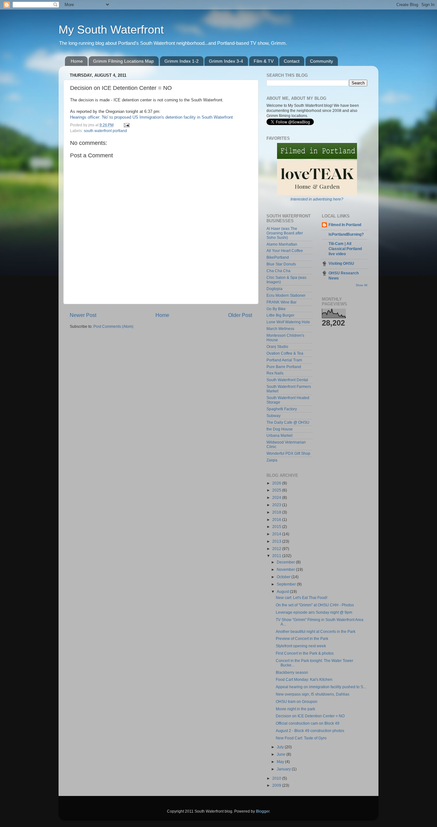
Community (321, 61)
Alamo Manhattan (281, 244)
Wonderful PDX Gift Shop (288, 453)
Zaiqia (271, 460)
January (284, 769)
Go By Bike (276, 309)
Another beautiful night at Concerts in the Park (315, 631)
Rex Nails (274, 373)
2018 (277, 512)
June (281, 754)
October (284, 577)
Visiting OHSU (341, 263)
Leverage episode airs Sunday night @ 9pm (314, 612)
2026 (277, 483)
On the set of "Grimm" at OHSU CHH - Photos (315, 605)
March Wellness (280, 329)
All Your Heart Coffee (284, 250)
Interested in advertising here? (316, 199)
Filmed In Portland (345, 225)
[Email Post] (126, 125)
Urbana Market (279, 435)
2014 (277, 534)
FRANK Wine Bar (281, 302)
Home (77, 61)
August (283, 591)
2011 (277, 556)
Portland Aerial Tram (284, 360)
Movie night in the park (295, 709)
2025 (277, 490)
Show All (361, 285)
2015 (277, 526)
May (281, 762)
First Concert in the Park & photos (305, 653)
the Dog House (279, 429)
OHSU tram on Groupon (296, 701)
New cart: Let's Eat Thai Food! (301, 597)
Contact (291, 61)
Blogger (262, 811)
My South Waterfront (111, 29)
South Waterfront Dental (287, 380)
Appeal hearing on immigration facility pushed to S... (321, 687)
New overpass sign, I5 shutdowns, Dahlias (312, 694)
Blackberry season (292, 672)
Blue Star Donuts (281, 264)
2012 (277, 549)
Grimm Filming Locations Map (123, 61)
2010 (277, 778)
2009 (277, 785)
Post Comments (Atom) (113, 326)
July (281, 747)
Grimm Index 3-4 (226, 61)
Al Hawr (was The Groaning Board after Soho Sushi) (284, 233)
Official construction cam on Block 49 (307, 723)
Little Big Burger (280, 315)
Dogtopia (274, 289)
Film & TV (264, 61)
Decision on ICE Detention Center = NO (310, 716)
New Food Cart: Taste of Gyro (301, 738)
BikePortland (277, 257)
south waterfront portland (105, 131)
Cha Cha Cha (278, 271)
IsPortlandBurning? (346, 234)
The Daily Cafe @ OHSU (287, 422)
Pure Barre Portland (283, 367)
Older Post (240, 315)
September (287, 584)
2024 (277, 497)
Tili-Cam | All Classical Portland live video (345, 248)
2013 (277, 541)
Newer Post (83, 315)
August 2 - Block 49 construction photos (310, 731)
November (286, 569)
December (286, 562)
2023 (277, 505)
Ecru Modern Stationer (286, 295)
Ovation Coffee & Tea (284, 353)
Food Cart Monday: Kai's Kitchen (304, 679)
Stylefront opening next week (301, 646)
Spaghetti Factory (281, 409)
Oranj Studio (277, 346)
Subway (273, 416)
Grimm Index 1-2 (181, 61)
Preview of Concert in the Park (302, 638)
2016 (277, 519)
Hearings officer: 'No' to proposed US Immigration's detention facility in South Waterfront (151, 117)
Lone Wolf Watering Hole (288, 322)
